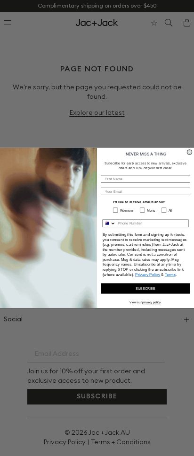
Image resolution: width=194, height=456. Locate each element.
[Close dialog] (189, 152)
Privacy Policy (147, 274)
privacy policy (151, 302)
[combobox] (109, 223)
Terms (170, 274)
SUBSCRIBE (145, 288)
